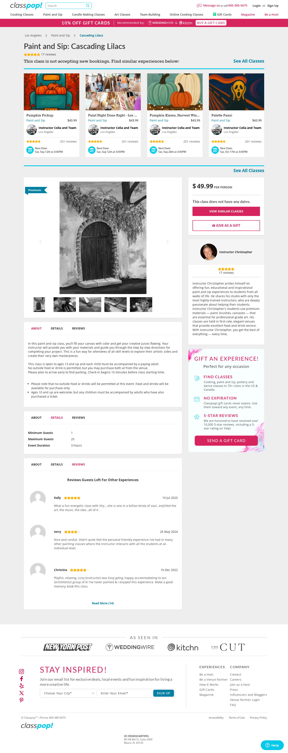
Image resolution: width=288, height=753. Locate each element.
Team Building (150, 14)
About (36, 328)
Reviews (78, 328)
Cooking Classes (22, 14)
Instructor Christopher (235, 252)
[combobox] (68, 693)
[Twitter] (21, 693)
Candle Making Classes (88, 14)
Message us (211, 5)
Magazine (248, 14)
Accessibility (216, 717)
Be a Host (272, 14)
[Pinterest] (21, 700)
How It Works (208, 685)
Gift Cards (223, 14)
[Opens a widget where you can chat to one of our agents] (272, 745)
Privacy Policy (258, 717)
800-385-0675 (237, 5)
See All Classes (248, 61)
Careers (235, 679)
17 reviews (48, 54)
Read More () (103, 603)
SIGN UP (164, 693)
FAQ (233, 705)
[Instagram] (21, 671)
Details (57, 328)
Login (257, 6)
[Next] (166, 238)
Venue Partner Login (245, 700)
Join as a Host (240, 685)
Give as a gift (227, 225)
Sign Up (273, 6)
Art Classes (122, 14)
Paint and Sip (52, 14)
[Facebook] (21, 678)
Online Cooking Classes (186, 14)
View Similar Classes (226, 211)
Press (234, 690)
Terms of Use (237, 717)
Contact (235, 674)
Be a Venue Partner (213, 679)
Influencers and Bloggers (248, 695)
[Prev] (39, 238)
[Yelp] (21, 685)
